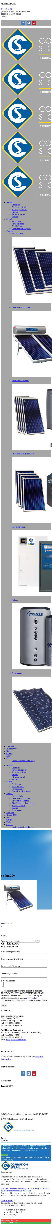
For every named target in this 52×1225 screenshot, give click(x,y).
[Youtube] (34, 25)
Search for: (5, 941)
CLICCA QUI (7, 9)
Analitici (13, 1188)
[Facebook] (23, 25)
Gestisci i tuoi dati (8, 1157)
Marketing (22, 1188)
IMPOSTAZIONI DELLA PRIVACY (33, 1157)
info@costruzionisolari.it (16, 1040)
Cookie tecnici (7, 1200)
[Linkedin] (28, 25)
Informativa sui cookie (21, 1191)
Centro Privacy (33, 1188)
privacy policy (31, 998)
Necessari (5, 1188)
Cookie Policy (7, 1160)
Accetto (4, 1155)
